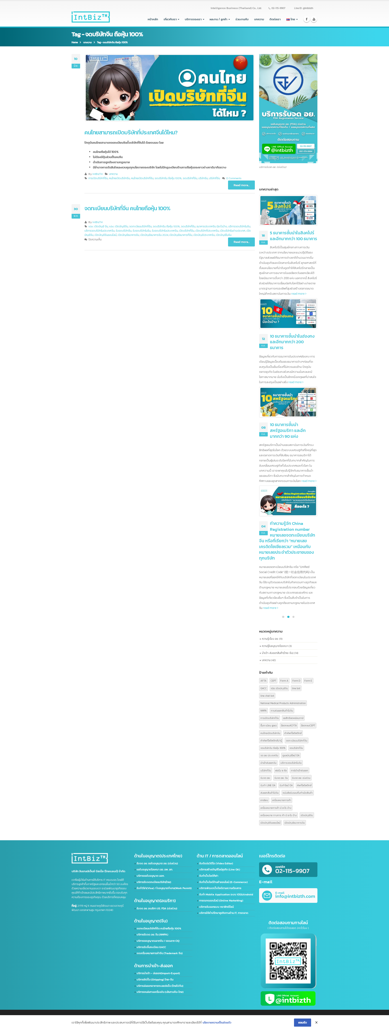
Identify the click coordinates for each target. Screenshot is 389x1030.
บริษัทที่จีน (214, 178)
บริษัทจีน (203, 178)
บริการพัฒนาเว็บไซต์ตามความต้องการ (220, 888)
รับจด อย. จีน (281, 778)
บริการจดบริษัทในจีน (239, 226)
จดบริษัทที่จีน (190, 178)
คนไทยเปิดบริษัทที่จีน (142, 178)
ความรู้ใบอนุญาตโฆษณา (275, 646)
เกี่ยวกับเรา (170, 19)
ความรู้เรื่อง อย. (270, 639)
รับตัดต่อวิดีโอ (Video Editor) (216, 863)
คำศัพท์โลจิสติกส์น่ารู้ (271, 740)
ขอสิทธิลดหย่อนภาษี (293, 718)
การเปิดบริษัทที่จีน (98, 178)
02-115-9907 (278, 8)
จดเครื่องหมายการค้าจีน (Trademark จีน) (160, 953)
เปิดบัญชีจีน (307, 815)
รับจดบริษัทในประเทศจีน (165, 231)
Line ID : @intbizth (303, 8)
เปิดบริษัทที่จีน (186, 231)
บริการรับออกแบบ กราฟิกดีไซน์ (216, 907)
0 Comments (233, 178)
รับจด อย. (265, 778)
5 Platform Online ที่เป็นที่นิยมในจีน (293, 401)
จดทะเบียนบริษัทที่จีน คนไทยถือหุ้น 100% (127, 208)
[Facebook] (306, 19)
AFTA (263, 680)
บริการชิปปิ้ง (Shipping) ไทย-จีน (155, 980)
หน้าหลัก (153, 19)
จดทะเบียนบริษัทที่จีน (140, 226)
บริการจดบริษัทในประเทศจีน (99, 231)
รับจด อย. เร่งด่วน (301, 778)
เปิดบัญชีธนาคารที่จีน (180, 235)
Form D (296, 680)
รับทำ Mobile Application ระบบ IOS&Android (226, 894)
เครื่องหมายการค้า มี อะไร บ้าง (275, 808)
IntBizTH (98, 174)
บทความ (259, 19)
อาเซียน (264, 800)
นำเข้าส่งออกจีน (268, 763)
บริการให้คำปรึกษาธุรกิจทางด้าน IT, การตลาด (223, 913)
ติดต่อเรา (275, 19)
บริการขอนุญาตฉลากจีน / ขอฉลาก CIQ (158, 941)
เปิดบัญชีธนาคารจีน (128, 235)
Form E (308, 680)
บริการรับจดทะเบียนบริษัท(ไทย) (154, 882)
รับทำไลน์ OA (286, 785)
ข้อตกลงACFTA (289, 725)
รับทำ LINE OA (268, 785)
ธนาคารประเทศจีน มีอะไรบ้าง (212, 226)
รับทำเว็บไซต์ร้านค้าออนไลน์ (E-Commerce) (223, 882)
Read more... (241, 185)
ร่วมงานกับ (242, 19)
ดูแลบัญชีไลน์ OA (291, 755)
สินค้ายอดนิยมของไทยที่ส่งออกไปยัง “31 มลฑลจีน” (293, 313)
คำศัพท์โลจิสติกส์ (293, 733)
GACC (263, 688)
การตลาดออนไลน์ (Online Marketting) (221, 901)
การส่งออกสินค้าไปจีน (282, 710)
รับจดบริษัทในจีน (142, 231)
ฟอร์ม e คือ (281, 770)
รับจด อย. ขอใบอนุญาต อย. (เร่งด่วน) (157, 863)
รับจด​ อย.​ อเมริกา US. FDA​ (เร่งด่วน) (157, 908)
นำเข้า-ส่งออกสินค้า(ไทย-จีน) (278, 653)
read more (274, 268)
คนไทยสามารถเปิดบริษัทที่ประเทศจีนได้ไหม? (131, 132)
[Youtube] (314, 19)
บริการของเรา (193, 19)
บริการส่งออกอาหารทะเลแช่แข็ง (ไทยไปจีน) (160, 986)
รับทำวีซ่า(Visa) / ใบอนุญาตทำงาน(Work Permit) (164, 888)
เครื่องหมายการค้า (281, 800)
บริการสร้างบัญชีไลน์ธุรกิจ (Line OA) (219, 869)
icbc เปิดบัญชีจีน (118, 226)
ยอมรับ (302, 1022)
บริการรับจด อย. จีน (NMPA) (152, 935)
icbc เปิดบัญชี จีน (98, 226)
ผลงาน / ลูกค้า (218, 19)
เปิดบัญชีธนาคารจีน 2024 (154, 235)
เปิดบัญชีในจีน (223, 235)
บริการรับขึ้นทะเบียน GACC (151, 947)
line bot (296, 688)
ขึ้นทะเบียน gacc (268, 725)
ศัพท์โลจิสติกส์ (304, 785)
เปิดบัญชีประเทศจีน (204, 235)
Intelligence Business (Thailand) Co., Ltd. (236, 8)
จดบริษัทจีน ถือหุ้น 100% (168, 178)
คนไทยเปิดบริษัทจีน (119, 178)
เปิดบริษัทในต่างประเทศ (232, 231)
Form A (284, 680)
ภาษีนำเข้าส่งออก (299, 770)
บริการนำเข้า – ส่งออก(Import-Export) (158, 973)
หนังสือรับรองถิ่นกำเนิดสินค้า (298, 793)
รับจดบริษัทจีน (123, 231)
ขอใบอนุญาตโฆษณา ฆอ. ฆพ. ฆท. (155, 869)
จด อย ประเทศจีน (269, 755)
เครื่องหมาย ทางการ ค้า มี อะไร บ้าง (278, 815)
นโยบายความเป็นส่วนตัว (217, 1022)
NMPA (263, 710)
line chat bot (267, 696)
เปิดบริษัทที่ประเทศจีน (207, 231)
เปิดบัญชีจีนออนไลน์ (106, 235)
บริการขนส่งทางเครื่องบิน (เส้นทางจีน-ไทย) (160, 992)
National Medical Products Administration (283, 703)
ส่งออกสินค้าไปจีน (269, 793)
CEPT (273, 680)
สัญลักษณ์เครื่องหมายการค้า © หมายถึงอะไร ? (293, 497)
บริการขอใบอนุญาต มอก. (150, 876)
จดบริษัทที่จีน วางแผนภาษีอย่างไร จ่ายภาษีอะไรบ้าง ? (292, 236)
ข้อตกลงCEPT (308, 725)
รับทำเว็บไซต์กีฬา (208, 876)
